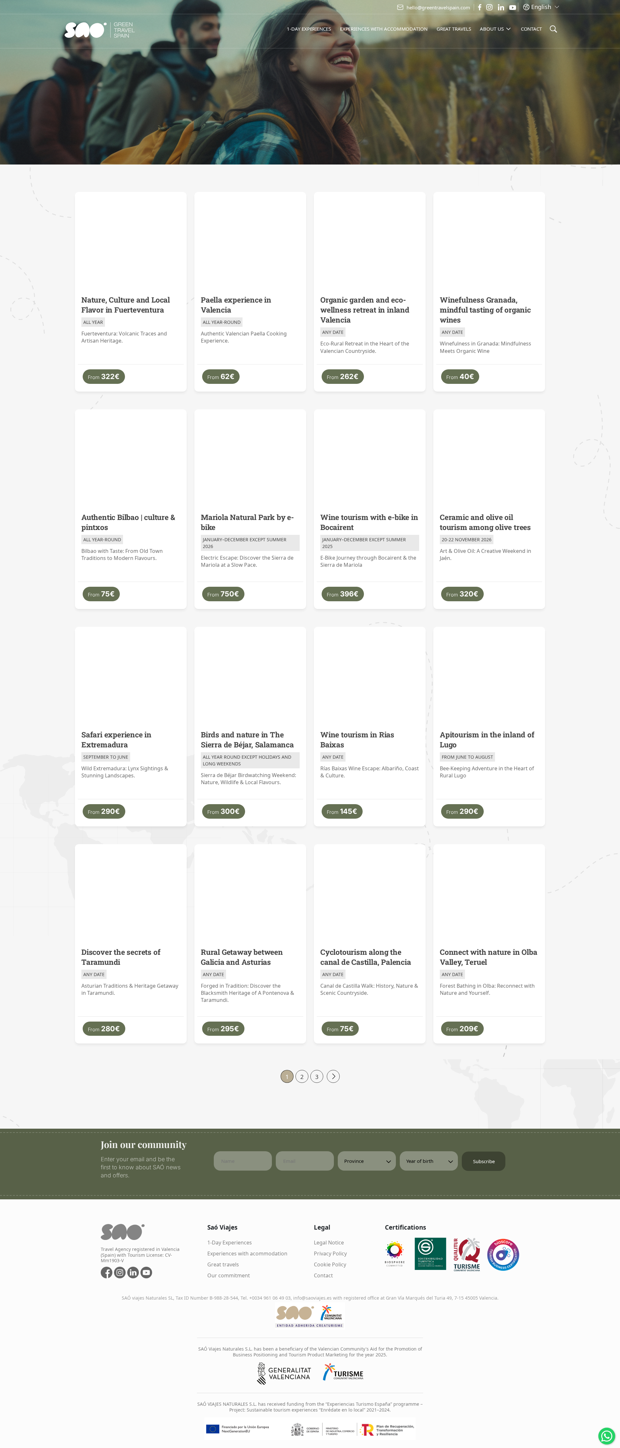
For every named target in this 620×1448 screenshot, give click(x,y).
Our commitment (228, 1275)
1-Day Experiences (229, 1242)
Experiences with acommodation (247, 1253)
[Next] (333, 1076)
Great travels (223, 1264)
